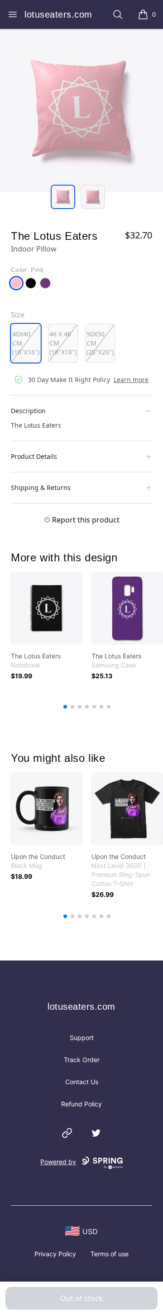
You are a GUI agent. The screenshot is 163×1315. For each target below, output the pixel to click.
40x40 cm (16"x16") (25, 343)
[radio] (26, 343)
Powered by (58, 1162)
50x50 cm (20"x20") (100, 343)
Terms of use (110, 1254)
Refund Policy (81, 1104)
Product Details (34, 456)
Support (82, 1037)
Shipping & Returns (41, 487)
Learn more (131, 379)
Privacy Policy (55, 1254)
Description (28, 410)
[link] (46, 608)
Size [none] (17, 315)
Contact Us (81, 1082)
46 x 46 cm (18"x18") (63, 343)
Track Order (82, 1059)
